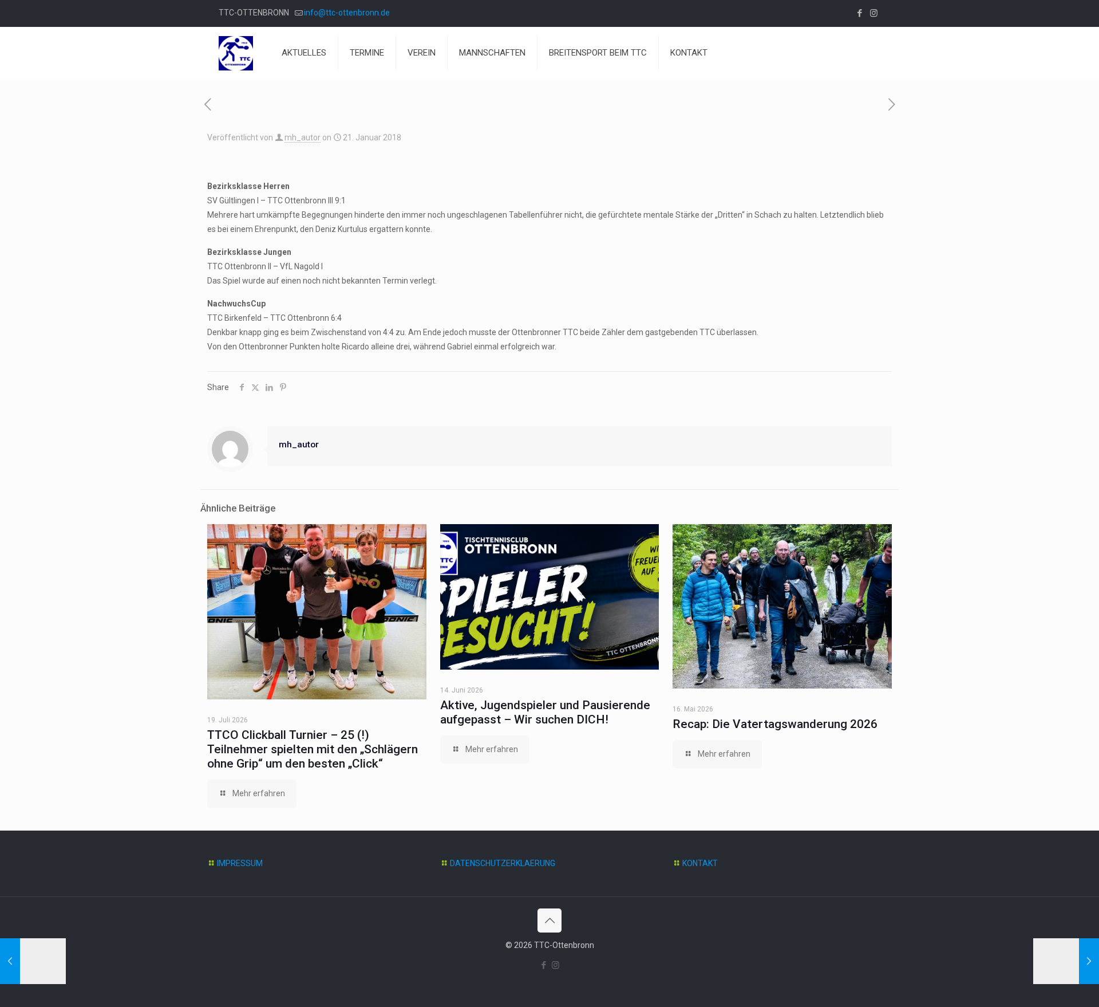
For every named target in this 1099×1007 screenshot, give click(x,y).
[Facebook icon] (859, 13)
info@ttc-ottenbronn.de (347, 12)
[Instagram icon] (873, 13)
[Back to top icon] (549, 920)
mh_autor (302, 137)
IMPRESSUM (240, 863)
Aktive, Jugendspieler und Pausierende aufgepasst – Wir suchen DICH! (545, 712)
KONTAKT (700, 863)
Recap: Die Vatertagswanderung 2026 (775, 724)
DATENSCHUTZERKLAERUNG (502, 863)
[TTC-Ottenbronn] (236, 52)
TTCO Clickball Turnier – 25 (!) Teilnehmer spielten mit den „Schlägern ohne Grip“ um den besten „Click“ (312, 749)
